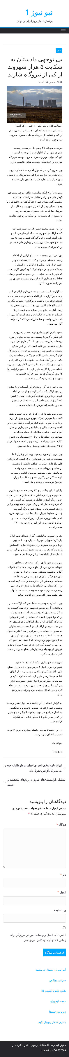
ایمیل (61, 892)
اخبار (59, 50)
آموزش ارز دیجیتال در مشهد (51, 969)
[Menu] (63, 30)
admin (42, 82)
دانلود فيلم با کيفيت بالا (54, 990)
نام (63, 875)
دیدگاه (61, 825)
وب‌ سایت (60, 910)
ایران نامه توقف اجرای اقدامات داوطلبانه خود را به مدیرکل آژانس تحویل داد (33, 768)
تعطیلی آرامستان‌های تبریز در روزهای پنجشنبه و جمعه (36, 782)
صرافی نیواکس (57, 980)
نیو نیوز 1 (39, 12)
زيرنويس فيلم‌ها (57, 1011)
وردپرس (47, 1049)
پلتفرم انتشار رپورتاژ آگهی (52, 1022)
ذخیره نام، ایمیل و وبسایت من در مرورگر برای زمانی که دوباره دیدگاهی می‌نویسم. (38, 937)
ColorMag (60, 1049)
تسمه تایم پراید (58, 1001)
